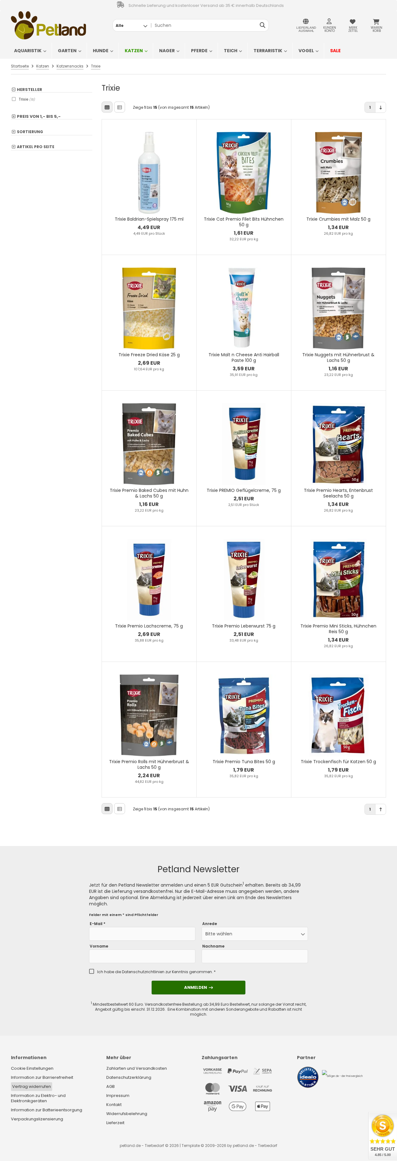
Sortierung (30, 132)
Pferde (199, 51)
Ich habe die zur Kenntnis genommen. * (156, 971)
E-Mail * (97, 923)
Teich (230, 51)
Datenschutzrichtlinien (143, 971)
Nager (167, 51)
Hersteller (29, 90)
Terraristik (268, 51)
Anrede (209, 923)
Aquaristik (28, 51)
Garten (67, 51)
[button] (131, 25)
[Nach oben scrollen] (380, 809)
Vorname (99, 946)
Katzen (134, 51)
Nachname (213, 946)
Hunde (100, 51)
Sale (335, 51)
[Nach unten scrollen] (380, 107)
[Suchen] (262, 25)
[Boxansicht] (107, 107)
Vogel (306, 51)
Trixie (27, 99)
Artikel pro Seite (35, 147)
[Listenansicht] (119, 107)
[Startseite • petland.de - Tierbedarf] (48, 25)
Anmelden (198, 987)
